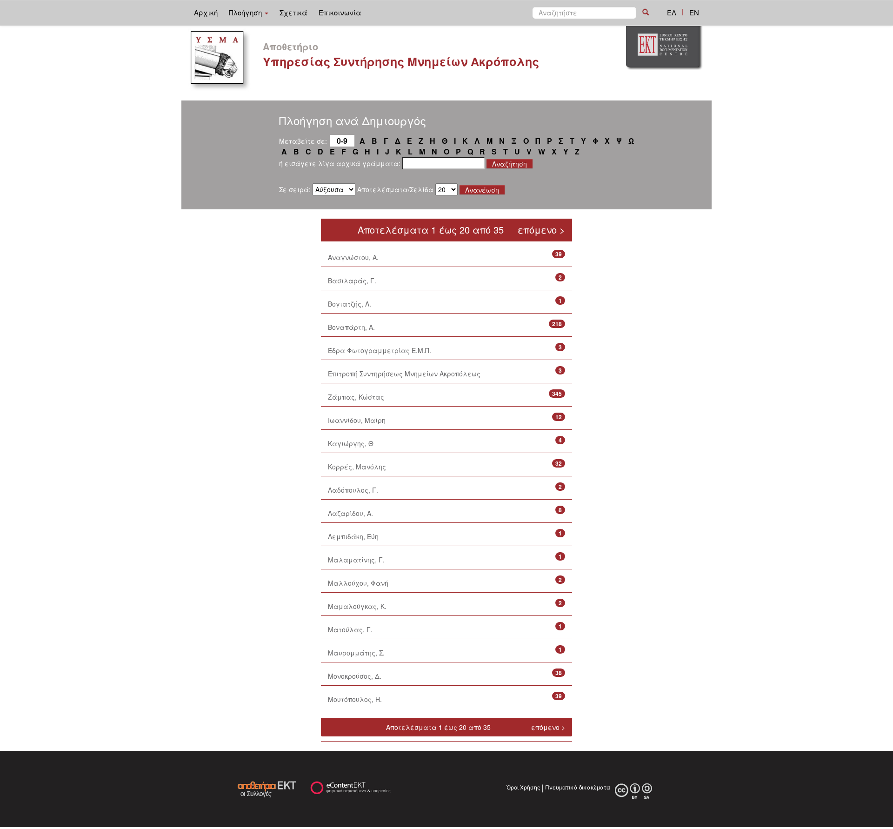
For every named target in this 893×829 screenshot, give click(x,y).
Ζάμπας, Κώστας (356, 396)
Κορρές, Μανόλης (357, 466)
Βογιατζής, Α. (349, 303)
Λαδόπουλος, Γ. (353, 490)
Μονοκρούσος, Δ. (354, 676)
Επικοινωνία (340, 12)
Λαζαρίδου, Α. (350, 513)
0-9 (342, 140)
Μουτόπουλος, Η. (355, 699)
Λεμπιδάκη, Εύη (353, 536)
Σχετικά (293, 12)
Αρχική (206, 12)
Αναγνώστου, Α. (353, 257)
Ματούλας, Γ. (350, 629)
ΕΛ (671, 12)
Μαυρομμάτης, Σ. (356, 652)
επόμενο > (541, 229)
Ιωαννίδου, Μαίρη (357, 420)
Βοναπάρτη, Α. (351, 327)
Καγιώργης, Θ (350, 443)
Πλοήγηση (246, 12)
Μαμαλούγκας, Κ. (357, 606)
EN (694, 12)
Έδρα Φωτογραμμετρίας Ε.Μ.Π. (379, 350)
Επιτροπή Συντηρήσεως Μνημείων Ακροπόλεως (404, 373)
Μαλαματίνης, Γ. (356, 559)
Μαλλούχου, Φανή (358, 583)
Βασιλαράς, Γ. (352, 280)
